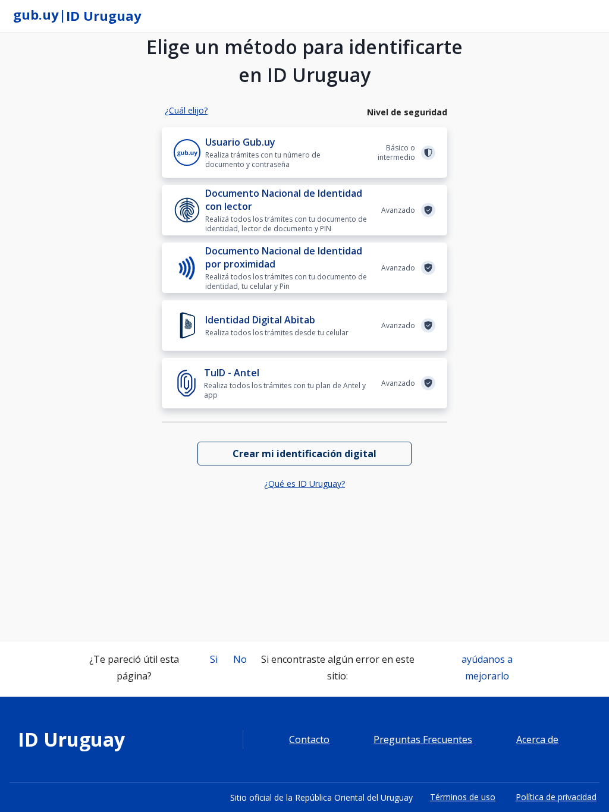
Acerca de (537, 740)
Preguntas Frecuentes (422, 740)
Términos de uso (462, 796)
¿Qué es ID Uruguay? (304, 483)
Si (214, 659)
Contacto (309, 740)
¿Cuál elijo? (186, 110)
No (240, 659)
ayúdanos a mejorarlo (487, 667)
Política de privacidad (556, 796)
